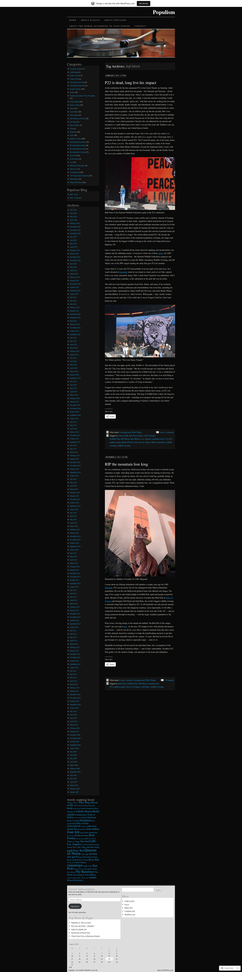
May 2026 (73, 216)
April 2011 (73, 681)
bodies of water (75, 75)
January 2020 (74, 375)
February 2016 (75, 492)
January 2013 (74, 610)
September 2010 (75, 704)
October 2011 (74, 661)
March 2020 (74, 371)
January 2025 (74, 253)
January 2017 (74, 459)
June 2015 (73, 516)
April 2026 (73, 220)
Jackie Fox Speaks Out (79, 929)
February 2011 (75, 688)
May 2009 (73, 758)
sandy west (87, 865)
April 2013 (73, 600)
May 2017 (73, 449)
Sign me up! (75, 906)
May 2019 (73, 388)
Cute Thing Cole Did (77, 82)
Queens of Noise (75, 138)
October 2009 (74, 741)
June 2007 (73, 775)
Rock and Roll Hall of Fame (77, 860)
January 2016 (74, 496)
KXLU (87, 838)
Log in (127, 904)
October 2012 (74, 620)
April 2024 (73, 270)
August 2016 (74, 476)
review (93, 854)
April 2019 (73, 391)
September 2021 (75, 334)
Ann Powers (78, 805)
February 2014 (75, 566)
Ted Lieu (137, 442)
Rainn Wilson (127, 442)
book (69, 808)
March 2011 (74, 684)
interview (92, 826)
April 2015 (73, 523)
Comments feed (130, 911)
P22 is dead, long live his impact (130, 82)
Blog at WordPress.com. (165, 970)
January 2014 (74, 570)
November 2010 (75, 698)
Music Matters (75, 125)
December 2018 (75, 405)
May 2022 (73, 321)
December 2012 (75, 613)
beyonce (85, 805)
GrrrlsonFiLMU (74, 826)
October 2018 (74, 412)
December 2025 (75, 226)
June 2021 (73, 338)
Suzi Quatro (88, 869)
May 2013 (73, 597)
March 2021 (74, 348)
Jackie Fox (72, 829)
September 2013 (75, 583)
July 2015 (73, 513)
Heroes (72, 108)
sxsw (71, 162)
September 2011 (75, 664)
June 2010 (73, 714)
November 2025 (75, 230)
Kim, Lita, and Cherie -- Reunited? (82, 926)
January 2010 (74, 731)
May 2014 (73, 556)
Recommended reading (77, 145)
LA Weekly (76, 841)
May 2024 (73, 267)
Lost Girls (85, 844)
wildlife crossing (123, 445)
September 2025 (75, 233)
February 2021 (75, 351)
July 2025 (73, 237)
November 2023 (75, 284)
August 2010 (74, 708)
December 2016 (75, 462)
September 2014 (75, 546)
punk (70, 850)
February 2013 (75, 607)
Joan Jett (73, 831)
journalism (93, 832)
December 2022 (75, 314)
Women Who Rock (76, 182)
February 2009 (75, 768)
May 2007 (73, 778)
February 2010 (75, 728)
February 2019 (75, 398)
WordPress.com (130, 914)
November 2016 (75, 465)
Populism (164, 12)
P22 (170, 438)
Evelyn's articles (125, 680)
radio (83, 854)
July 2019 (73, 381)
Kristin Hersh (80, 839)
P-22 (166, 438)
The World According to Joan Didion (82, 873)
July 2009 (73, 751)
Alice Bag (83, 802)
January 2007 (74, 792)
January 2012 (74, 650)
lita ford (84, 841)
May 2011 (73, 677)
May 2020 (73, 364)
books (83, 808)
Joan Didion (74, 111)
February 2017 (75, 455)
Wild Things (137, 432)
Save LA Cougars (133, 686)
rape (87, 854)
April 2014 (73, 560)
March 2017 (74, 452)
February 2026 (75, 223)
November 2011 (75, 657)
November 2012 (75, 617)
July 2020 (73, 358)
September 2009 (75, 745)
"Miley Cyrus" (72, 802)
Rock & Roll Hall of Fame (88, 857)
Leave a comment (167, 432)
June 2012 (73, 634)
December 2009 (75, 735)
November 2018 (75, 408)
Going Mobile (74, 101)
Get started (143, 3)
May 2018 (73, 425)
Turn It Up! (73, 169)
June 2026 (73, 213)
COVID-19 (90, 814)
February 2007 (75, 788)
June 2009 (73, 755)
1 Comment (169, 680)
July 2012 (73, 630)
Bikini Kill (91, 806)
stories (160, 253)
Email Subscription (81, 889)
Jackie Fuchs (82, 829)
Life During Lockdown (77, 118)
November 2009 (75, 738)
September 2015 (75, 506)
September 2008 (75, 772)
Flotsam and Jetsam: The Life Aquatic (82, 96)
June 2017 (73, 445)
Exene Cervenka (73, 820)
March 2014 (74, 563)
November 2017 (75, 435)
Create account (129, 901)
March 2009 (74, 765)
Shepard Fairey (79, 869)
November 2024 (75, 260)
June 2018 (73, 422)
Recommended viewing (77, 152)
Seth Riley (145, 686)
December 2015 (75, 499)
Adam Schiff (123, 435)
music (69, 847)
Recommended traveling (78, 149)
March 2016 (74, 489)
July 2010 (73, 711)
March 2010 (74, 725)
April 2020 (73, 368)
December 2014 (75, 536)
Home (72, 20)
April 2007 (73, 782)
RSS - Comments (76, 198)
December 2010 (75, 694)
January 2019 (74, 401)
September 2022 (75, 317)
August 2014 (74, 550)
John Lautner (74, 115)
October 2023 (74, 287)
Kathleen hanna (82, 835)
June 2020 (73, 361)
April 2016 (73, 486)
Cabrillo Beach (83, 811)
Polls (71, 128)
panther (112, 442)
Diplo (140, 435)
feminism (85, 820)
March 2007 (74, 785)
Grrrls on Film (75, 105)
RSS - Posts (74, 194)
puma (119, 442)
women (92, 877)
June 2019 (73, 385)
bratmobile (90, 808)
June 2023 (73, 301)
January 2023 (74, 311)
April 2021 (73, 344)
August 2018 (74, 418)
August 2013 (74, 587)
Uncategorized (125, 432)
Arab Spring (74, 72)
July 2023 (73, 297)
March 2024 (74, 274)
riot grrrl (72, 857)
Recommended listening (78, 142)
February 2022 (75, 324)
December (123, 272)
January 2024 (74, 280)
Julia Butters (135, 438)
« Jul (70, 967)
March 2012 (74, 644)
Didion (70, 817)
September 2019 (75, 378)
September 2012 (75, 624)
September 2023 (75, 290)
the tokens (146, 442)
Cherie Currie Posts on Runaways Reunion (85, 936)
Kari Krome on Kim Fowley (80, 932)
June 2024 (73, 263)
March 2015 (74, 526)
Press (72, 135)
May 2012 (73, 637)
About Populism (115, 20)
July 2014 (73, 553)
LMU (93, 841)
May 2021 (73, 341)
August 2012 (74, 627)
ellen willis (77, 818)
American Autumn (76, 69)
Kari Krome (71, 836)
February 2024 (75, 277)
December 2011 (75, 654)
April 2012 (73, 640)
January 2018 (74, 432)
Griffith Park (115, 438)
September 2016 (75, 472)
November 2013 (75, 576)
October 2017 (74, 438)
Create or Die (74, 79)
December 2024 (75, 257)
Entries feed (128, 908)
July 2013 (73, 590)
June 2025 (73, 240)
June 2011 (73, 674)
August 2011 (74, 667)
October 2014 (74, 543)
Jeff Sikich (125, 438)
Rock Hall (73, 155)
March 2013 (74, 603)
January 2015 (74, 533)
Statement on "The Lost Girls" (81, 922)
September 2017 (75, 442)
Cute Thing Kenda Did (77, 85)
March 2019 (74, 395)
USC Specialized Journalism (79, 175)
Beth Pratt (133, 435)
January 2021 (74, 354)
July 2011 (73, 671)
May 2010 (73, 718)
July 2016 (73, 479)
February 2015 (75, 529)
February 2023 (75, 307)
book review (77, 808)
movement (73, 122)
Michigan (96, 845)
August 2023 (74, 294)
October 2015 (74, 502)
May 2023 (73, 304)
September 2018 (75, 415)
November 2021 (75, 327)
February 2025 (75, 250)
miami (90, 844)
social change (74, 159)
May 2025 (73, 243)
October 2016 (74, 469)
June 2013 (73, 593)
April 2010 (73, 721)
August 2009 (74, 748)
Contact (140, 26)
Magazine (108, 587)
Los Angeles (146, 438)
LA (91, 838)
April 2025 (73, 247)
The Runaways (84, 871)
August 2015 (74, 509)
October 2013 (74, 580)
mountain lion (157, 438)
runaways (74, 865)
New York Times (79, 847)
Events (72, 92)
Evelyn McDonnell (89, 817)
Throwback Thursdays (77, 165)
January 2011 (74, 691)
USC (79, 878)
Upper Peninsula (72, 878)
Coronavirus (80, 814)
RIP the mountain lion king (126, 464)
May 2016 (73, 482)
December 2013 (75, 573)
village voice (85, 878)
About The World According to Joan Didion (99, 26)
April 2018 (73, 428)
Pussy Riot (78, 850)
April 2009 (73, 762)
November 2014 (75, 539)
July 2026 (73, 210)
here (125, 626)
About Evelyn (90, 20)
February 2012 (75, 647)
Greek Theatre (149, 435)
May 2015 (73, 519)
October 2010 (74, 701)
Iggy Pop (84, 826)
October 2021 (74, 331)
